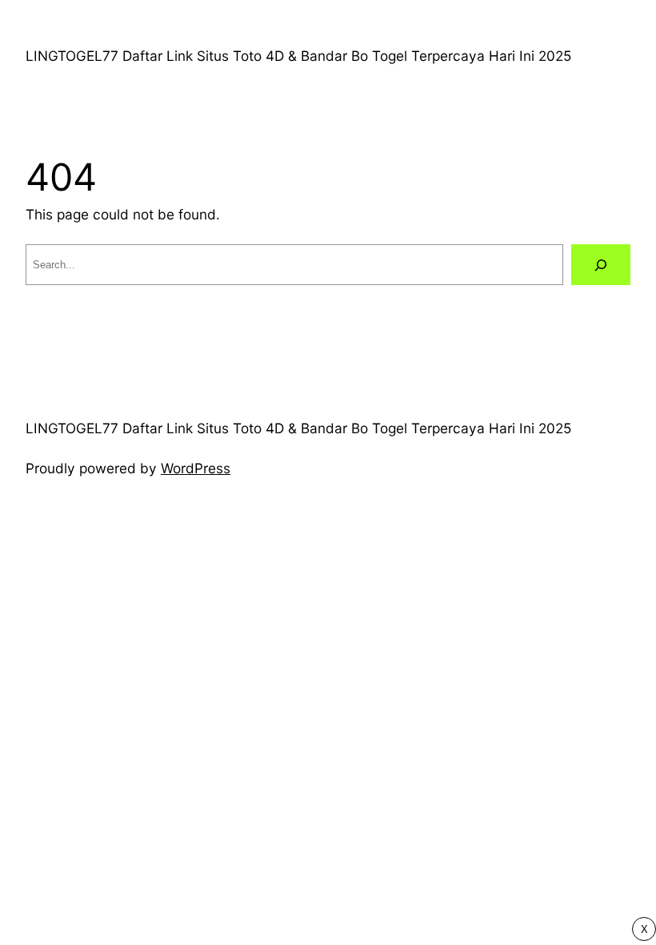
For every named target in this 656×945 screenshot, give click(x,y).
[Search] (600, 264)
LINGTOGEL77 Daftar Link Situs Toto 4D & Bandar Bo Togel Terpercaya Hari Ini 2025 (298, 55)
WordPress (195, 468)
